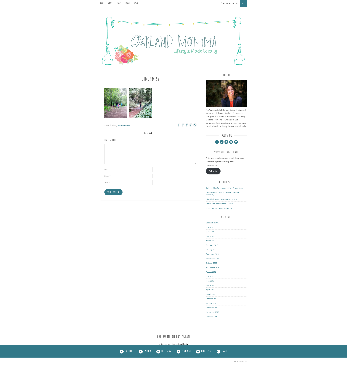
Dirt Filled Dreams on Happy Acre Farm (221, 199)
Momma (136, 3)
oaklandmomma (124, 125)
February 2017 (212, 245)
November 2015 (212, 312)
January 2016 (211, 303)
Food (120, 3)
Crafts (111, 3)
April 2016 (210, 290)
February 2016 (212, 298)
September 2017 (212, 223)
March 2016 (210, 294)
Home (102, 3)
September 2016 (212, 267)
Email (107, 176)
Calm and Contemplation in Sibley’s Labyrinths (224, 188)
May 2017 (210, 236)
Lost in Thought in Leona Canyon (219, 203)
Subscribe (213, 171)
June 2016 (210, 281)
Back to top (239, 361)
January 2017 (211, 249)
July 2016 (209, 276)
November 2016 (212, 258)
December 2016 (212, 254)
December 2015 (212, 307)
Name (107, 169)
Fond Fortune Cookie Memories (219, 208)
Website (107, 182)
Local (128, 3)
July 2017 (209, 227)
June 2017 (210, 231)
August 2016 (211, 272)
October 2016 (211, 263)
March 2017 (210, 240)
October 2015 (211, 316)
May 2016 (210, 285)
